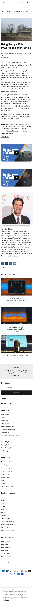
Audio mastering (19, 11)
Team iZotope (4, 53)
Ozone (3, 500)
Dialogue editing (19, 53)
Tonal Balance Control (7, 518)
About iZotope (5, 414)
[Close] (30, 590)
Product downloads (6, 471)
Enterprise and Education (8, 429)
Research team (5, 423)
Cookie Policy (6, 600)
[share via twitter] (6, 263)
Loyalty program (5, 477)
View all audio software (7, 530)
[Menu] (31, 2)
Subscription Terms (6, 445)
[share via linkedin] (10, 263)
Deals (2, 480)
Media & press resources (7, 426)
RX (2, 55)
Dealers (3, 483)
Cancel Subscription (6, 448)
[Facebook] (2, 404)
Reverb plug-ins (5, 527)
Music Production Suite (7, 521)
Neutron (3, 503)
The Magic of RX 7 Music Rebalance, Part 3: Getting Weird (16, 299)
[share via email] (14, 263)
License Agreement (6, 439)
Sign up (16, 393)
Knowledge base (5, 465)
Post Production (28, 53)
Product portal (5, 474)
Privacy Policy (23, 599)
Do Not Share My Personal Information (11, 436)
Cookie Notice (5, 432)
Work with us (4, 420)
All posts (8, 11)
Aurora (3, 512)
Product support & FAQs (7, 486)
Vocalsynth (4, 509)
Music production (6, 557)
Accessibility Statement (7, 442)
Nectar (3, 506)
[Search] (20, 2)
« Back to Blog (6, 268)
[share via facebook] (2, 263)
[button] (2, 11)
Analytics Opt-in (5, 451)
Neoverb (3, 515)
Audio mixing (4, 544)
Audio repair (12, 53)
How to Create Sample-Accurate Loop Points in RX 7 (16, 328)
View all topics (5, 566)
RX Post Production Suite (8, 524)
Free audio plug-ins (6, 468)
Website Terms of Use (15, 599)
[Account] (24, 2)
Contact (3, 417)
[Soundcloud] (10, 404)
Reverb (3, 560)
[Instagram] (5, 404)
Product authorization (7, 462)
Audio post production (7, 547)
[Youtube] (7, 404)
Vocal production (5, 563)
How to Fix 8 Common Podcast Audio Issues (17, 356)
